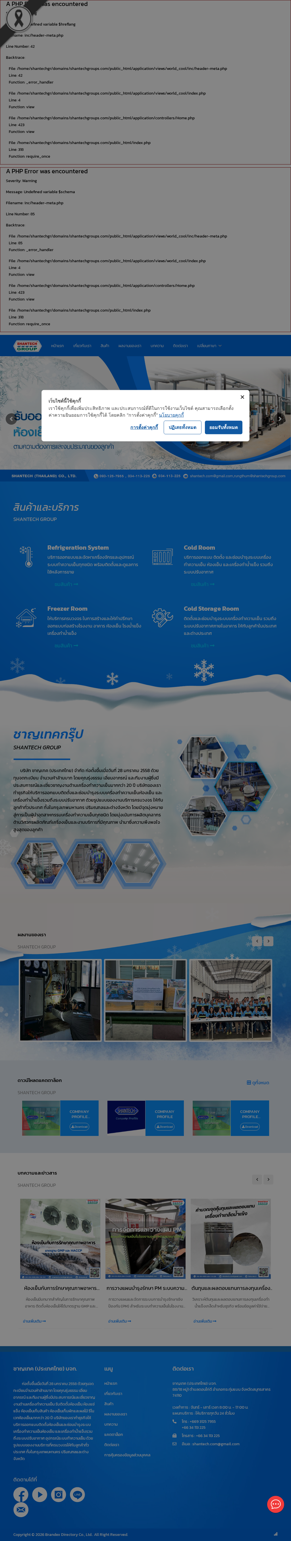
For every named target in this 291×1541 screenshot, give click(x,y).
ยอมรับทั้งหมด (223, 427)
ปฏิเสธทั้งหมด (182, 427)
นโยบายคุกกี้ (171, 415)
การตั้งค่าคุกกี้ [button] (144, 427)
